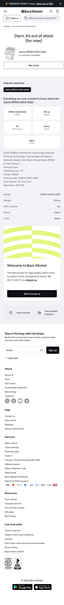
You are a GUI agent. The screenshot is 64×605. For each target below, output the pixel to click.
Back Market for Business (16, 476)
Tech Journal (11, 499)
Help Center (10, 420)
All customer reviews (14, 507)
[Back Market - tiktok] (13, 401)
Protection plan (12, 451)
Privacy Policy (11, 547)
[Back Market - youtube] (20, 401)
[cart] (57, 11)
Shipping (9, 424)
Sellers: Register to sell (15, 468)
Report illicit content (14, 551)
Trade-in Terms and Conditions (19, 534)
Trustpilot (9, 396)
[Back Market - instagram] (7, 401)
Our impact (10, 383)
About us (9, 375)
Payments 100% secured (16, 481)
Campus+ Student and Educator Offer (22, 460)
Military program (12, 464)
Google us (31, 279)
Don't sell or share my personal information (25, 543)
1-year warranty (12, 447)
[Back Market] (32, 11)
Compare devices (13, 503)
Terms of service (12, 530)
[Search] (26, 18)
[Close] (60, 3)
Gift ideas (9, 512)
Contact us (10, 416)
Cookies (8, 539)
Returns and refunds (14, 428)
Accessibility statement (16, 387)
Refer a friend (11, 443)
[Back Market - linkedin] (26, 401)
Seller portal (10, 472)
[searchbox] (44, 18)
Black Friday (10, 516)
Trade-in (9, 455)
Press (7, 379)
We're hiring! (10, 391)
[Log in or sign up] (51, 11)
